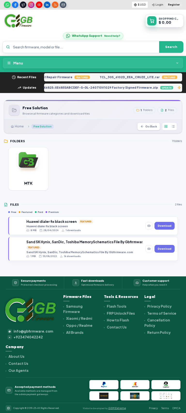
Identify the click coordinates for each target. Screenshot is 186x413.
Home (19, 126)
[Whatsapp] (7, 4)
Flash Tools (116, 306)
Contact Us (116, 327)
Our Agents (18, 370)
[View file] (149, 225)
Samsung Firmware (73, 309)
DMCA (176, 408)
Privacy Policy (159, 306)
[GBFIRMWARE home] (18, 21)
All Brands (75, 332)
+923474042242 (26, 337)
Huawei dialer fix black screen (51, 221)
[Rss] (55, 4)
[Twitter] (23, 4)
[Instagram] (31, 4)
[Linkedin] (47, 4)
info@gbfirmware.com (30, 331)
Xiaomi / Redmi (79, 318)
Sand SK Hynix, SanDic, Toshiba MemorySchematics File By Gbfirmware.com (84, 242)
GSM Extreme (117, 408)
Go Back (151, 126)
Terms (165, 408)
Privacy (153, 408)
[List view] (173, 126)
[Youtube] (39, 4)
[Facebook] (15, 4)
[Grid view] (166, 126)
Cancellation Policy (157, 322)
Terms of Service (161, 313)
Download (164, 225)
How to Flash (117, 320)
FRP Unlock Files (120, 313)
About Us (16, 356)
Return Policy (159, 332)
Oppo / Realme (79, 325)
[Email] (63, 4)
